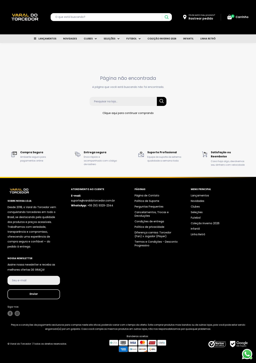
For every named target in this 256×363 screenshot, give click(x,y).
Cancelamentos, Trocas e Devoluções (152, 214)
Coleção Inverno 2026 (161, 38)
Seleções (109, 38)
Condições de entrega (149, 221)
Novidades (70, 38)
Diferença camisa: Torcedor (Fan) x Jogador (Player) (153, 234)
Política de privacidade (149, 227)
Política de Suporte (147, 201)
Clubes (88, 38)
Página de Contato (147, 195)
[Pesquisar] (166, 17)
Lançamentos (47, 38)
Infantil (188, 38)
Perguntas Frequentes (149, 206)
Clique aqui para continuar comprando (128, 113)
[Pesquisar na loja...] (161, 101)
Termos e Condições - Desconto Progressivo (156, 243)
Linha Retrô (208, 38)
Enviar (34, 294)
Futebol (131, 38)
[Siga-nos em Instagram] (17, 313)
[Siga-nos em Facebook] (10, 313)
